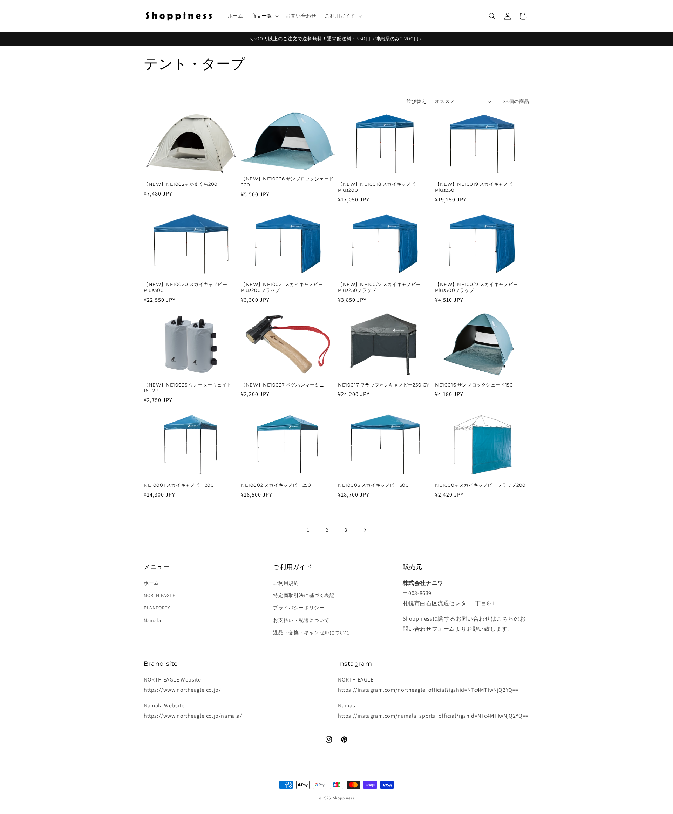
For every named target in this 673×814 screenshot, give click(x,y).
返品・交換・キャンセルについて (311, 632)
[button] (264, 15)
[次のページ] (365, 530)
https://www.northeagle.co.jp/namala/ (193, 715)
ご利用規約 (286, 583)
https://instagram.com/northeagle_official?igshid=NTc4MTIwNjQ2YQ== (428, 689)
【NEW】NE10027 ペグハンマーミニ (282, 385)
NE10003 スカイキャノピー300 (373, 485)
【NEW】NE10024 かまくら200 (181, 184)
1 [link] (308, 529)
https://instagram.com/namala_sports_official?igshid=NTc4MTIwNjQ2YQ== (433, 715)
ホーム (151, 583)
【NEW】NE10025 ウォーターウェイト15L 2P (187, 388)
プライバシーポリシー (298, 607)
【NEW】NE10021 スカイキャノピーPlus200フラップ (282, 287)
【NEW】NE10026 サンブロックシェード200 (287, 181)
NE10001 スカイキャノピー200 (179, 485)
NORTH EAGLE (159, 595)
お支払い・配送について (301, 620)
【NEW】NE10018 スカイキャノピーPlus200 (379, 187)
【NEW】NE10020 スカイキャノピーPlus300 (185, 287)
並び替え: (417, 101)
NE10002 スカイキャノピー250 (276, 485)
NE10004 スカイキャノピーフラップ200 (480, 485)
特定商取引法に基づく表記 (303, 595)
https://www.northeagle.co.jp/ (182, 689)
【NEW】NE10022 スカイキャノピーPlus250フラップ (379, 287)
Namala (152, 620)
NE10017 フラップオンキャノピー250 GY (383, 385)
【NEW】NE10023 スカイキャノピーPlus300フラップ (476, 287)
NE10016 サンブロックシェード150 (474, 385)
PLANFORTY (157, 607)
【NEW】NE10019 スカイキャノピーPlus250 (476, 187)
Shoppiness (343, 797)
